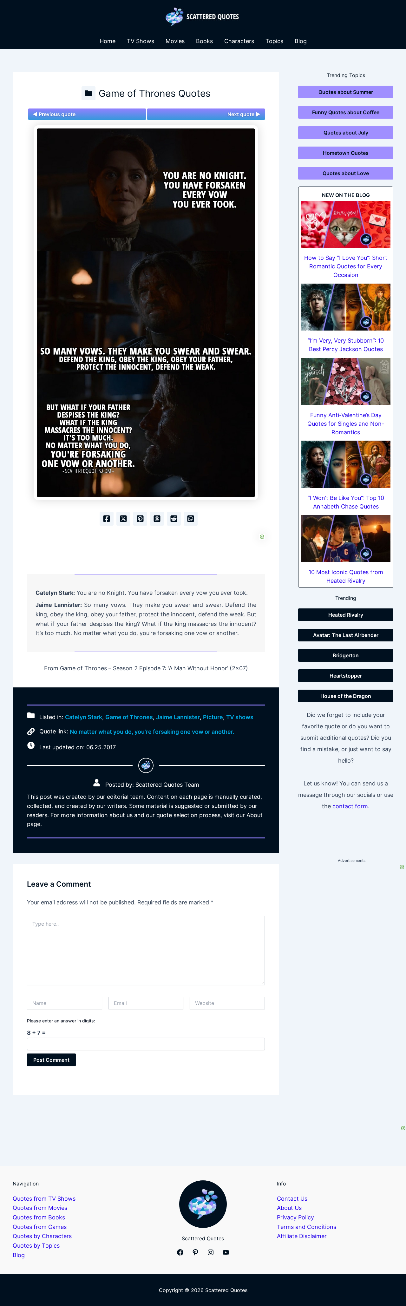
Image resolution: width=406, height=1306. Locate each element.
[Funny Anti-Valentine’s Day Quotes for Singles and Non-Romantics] (345, 381)
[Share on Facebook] (107, 519)
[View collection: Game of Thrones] (88, 93)
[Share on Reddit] (174, 519)
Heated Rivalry (345, 615)
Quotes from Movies (40, 1207)
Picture (213, 717)
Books (204, 41)
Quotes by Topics (36, 1245)
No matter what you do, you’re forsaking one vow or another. (152, 731)
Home (107, 41)
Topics (274, 41)
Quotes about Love (346, 173)
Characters (239, 41)
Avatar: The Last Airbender (345, 635)
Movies (175, 41)
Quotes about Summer (345, 92)
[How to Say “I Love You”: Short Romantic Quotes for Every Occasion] (345, 224)
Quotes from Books (39, 1217)
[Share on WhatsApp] (191, 519)
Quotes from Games (40, 1227)
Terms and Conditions (306, 1227)
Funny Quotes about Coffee (345, 112)
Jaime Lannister (178, 717)
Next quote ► (243, 114)
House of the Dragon (345, 696)
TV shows (239, 717)
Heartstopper (346, 676)
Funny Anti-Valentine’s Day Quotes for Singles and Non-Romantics (345, 424)
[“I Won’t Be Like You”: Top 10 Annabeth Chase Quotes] (345, 464)
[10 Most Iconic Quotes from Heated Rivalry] (345, 538)
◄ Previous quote (54, 114)
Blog (301, 41)
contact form (350, 806)
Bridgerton (346, 655)
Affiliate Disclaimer (302, 1236)
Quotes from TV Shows (44, 1198)
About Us (289, 1207)
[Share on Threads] (157, 519)
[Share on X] (123, 519)
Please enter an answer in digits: (61, 1020)
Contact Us (292, 1198)
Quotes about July (346, 132)
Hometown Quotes (346, 153)
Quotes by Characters (42, 1236)
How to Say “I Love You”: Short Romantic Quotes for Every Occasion (345, 266)
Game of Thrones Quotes (155, 93)
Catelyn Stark (83, 717)
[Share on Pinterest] (140, 519)
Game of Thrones (129, 717)
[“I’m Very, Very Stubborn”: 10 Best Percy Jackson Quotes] (345, 307)
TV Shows (140, 41)
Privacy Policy (295, 1217)
